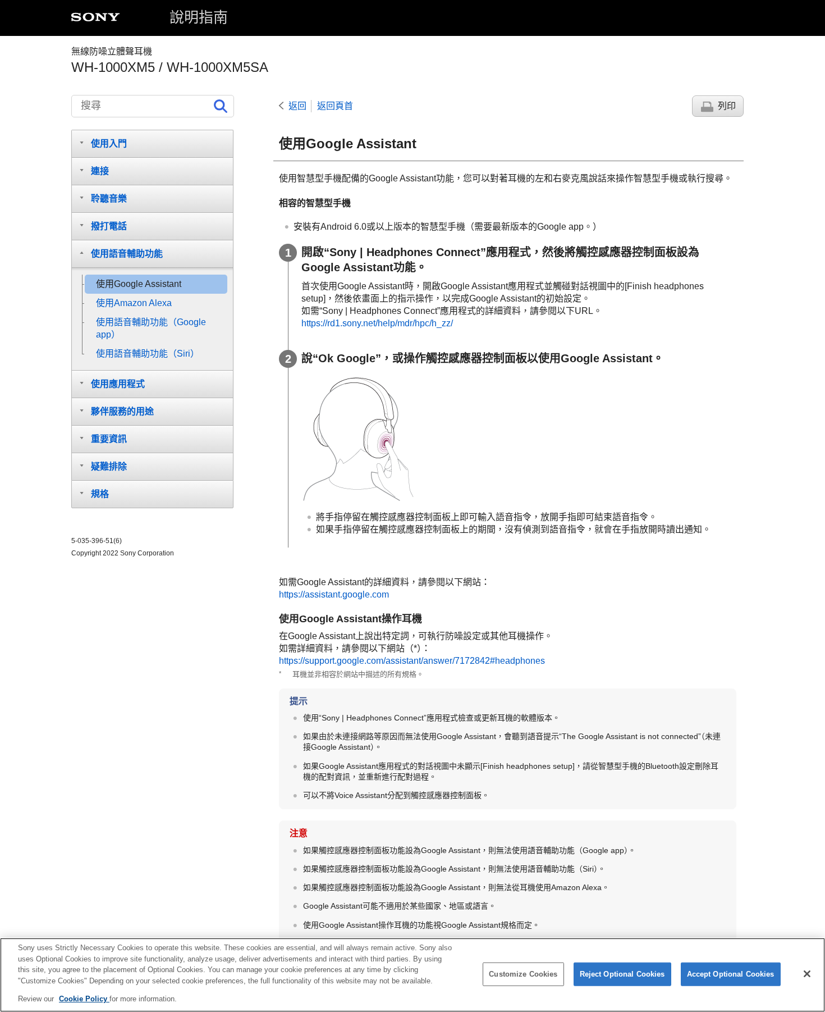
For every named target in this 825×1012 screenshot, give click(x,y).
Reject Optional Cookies (622, 974)
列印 (727, 106)
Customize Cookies (523, 974)
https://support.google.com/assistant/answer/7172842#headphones (412, 660)
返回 (297, 106)
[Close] (807, 973)
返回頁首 (335, 106)
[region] (412, 975)
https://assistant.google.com (334, 594)
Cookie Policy (84, 999)
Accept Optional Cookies (730, 974)
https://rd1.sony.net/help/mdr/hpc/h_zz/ (377, 323)
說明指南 (198, 17)
